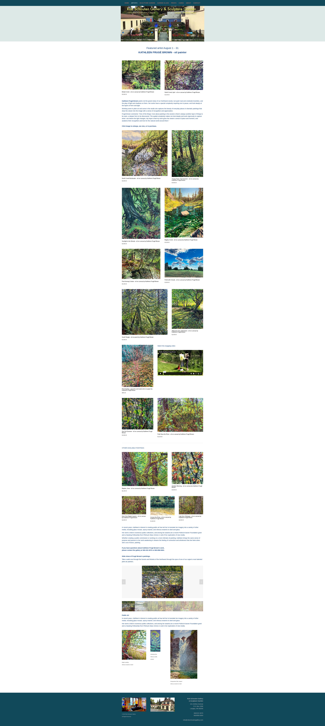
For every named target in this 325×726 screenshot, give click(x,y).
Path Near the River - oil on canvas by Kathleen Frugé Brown (176, 434)
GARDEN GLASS (163, 3)
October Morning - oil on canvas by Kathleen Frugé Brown (187, 486)
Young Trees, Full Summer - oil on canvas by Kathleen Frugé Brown (185, 179)
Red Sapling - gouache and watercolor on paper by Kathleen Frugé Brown (137, 389)
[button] (124, 581)
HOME (127, 3)
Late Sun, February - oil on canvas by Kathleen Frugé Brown (190, 517)
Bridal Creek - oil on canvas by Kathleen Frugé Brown (138, 92)
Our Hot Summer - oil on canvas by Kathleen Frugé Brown (137, 432)
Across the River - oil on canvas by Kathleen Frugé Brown (160, 518)
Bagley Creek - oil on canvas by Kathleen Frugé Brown (181, 240)
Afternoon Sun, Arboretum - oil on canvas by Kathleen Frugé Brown (185, 331)
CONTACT (196, 3)
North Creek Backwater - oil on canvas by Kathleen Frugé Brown (141, 178)
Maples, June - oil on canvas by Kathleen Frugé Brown (138, 488)
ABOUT (188, 3)
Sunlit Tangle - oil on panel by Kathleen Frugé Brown (137, 337)
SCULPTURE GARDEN (147, 3)
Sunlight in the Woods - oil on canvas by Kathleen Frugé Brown (141, 241)
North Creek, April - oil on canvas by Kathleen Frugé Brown (182, 92)
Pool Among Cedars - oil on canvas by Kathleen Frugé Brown (140, 281)
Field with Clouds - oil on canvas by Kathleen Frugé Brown (182, 280)
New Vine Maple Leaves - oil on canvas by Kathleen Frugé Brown (134, 517)
